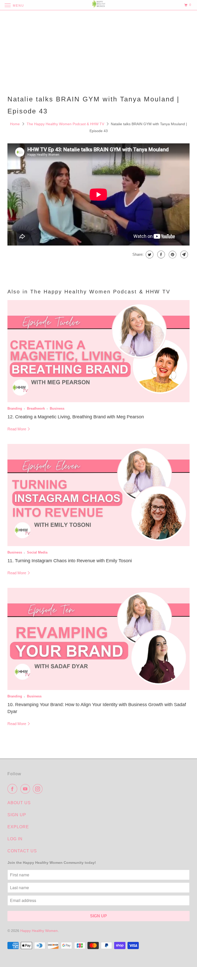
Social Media (37, 552)
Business (57, 408)
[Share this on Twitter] (148, 254)
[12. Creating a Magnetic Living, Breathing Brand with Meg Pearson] (98, 351)
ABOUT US (19, 803)
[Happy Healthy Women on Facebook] (13, 789)
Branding (14, 408)
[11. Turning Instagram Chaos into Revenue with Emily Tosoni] (98, 495)
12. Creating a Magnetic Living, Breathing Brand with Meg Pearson (75, 416)
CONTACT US (22, 851)
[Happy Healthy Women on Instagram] (39, 789)
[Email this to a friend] (183, 254)
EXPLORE (18, 827)
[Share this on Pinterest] (172, 254)
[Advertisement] (98, 51)
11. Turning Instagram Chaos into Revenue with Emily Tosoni (69, 560)
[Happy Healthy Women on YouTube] (26, 789)
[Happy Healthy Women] (98, 5)
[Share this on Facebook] (160, 254)
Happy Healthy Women (39, 931)
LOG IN (15, 839)
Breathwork (36, 408)
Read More (17, 429)
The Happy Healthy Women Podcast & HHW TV (66, 124)
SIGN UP (16, 815)
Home (15, 124)
